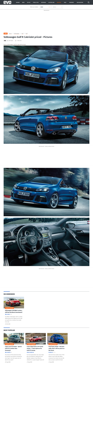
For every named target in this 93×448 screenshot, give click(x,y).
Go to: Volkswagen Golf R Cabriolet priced (15, 44)
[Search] (88, 2)
